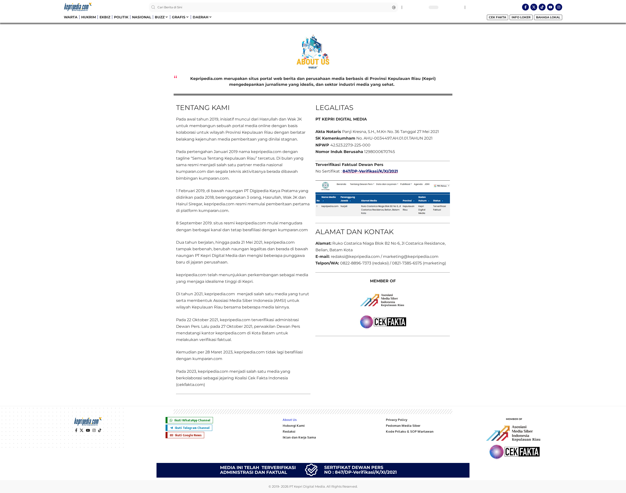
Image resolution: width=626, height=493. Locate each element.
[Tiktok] (542, 7)
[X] (81, 430)
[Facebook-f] (525, 7)
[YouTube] (88, 430)
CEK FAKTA (497, 17)
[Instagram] (558, 7)
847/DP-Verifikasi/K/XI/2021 (370, 171)
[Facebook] (76, 430)
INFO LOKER (521, 17)
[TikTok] (99, 430)
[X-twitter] (533, 7)
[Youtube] (550, 7)
